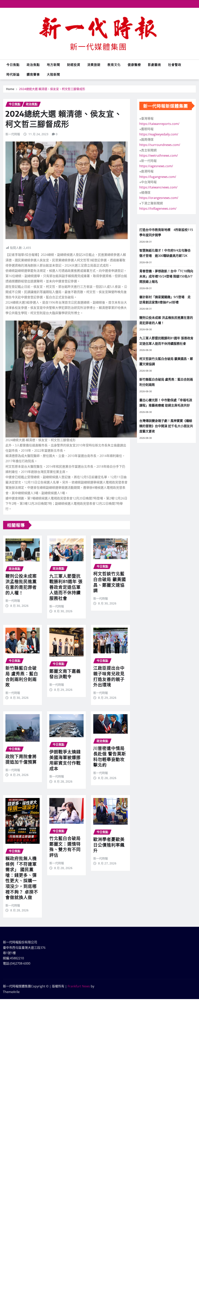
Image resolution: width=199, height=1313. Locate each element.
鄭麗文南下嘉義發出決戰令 (65, 673)
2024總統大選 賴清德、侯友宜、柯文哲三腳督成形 (52, 89)
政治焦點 (33, 65)
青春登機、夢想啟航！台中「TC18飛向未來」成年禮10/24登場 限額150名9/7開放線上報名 (166, 276)
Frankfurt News (79, 986)
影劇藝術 (154, 65)
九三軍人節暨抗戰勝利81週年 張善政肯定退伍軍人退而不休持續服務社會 (66, 587)
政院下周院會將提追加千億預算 (21, 759)
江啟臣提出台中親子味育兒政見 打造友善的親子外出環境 (109, 676)
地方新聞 (53, 65)
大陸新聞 (53, 74)
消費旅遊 (93, 65)
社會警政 (174, 65)
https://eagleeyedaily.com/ (158, 134)
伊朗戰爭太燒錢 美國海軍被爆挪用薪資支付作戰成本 (65, 760)
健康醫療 (134, 65)
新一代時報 (12, 134)
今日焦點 (13, 65)
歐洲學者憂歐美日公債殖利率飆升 (109, 844)
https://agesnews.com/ (156, 166)
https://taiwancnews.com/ (158, 187)
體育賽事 (33, 74)
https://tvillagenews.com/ (157, 208)
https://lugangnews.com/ (157, 177)
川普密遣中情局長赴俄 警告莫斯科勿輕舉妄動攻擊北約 (109, 756)
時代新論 (13, 74)
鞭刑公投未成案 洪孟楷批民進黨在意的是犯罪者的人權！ (21, 584)
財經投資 (73, 65)
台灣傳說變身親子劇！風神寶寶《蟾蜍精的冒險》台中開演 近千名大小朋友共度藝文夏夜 (166, 426)
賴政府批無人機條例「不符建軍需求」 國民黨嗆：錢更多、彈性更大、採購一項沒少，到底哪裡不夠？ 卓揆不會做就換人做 (21, 877)
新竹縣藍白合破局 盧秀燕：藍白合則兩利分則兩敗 (21, 676)
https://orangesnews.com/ (158, 198)
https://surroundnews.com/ (159, 145)
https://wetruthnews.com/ (158, 155)
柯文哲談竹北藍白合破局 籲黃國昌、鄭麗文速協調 (109, 582)
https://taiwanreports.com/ (159, 124)
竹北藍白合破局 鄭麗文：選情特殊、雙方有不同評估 (65, 846)
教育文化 (114, 65)
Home (10, 89)
